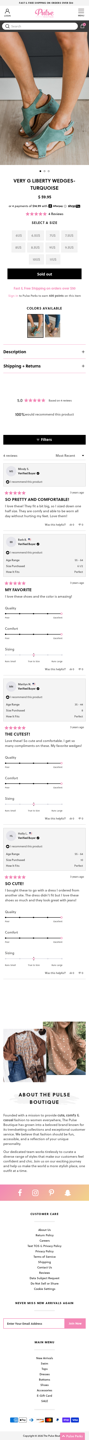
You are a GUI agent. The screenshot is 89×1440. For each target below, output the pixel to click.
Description (14, 352)
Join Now (75, 1323)
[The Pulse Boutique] (44, 13)
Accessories (44, 1390)
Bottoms (44, 1379)
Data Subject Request (44, 1278)
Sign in (13, 295)
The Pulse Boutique (54, 1436)
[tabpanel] (44, 98)
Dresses (45, 1374)
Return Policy (45, 1235)
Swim (44, 1363)
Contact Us (44, 1267)
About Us (44, 1230)
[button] (44, 214)
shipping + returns (22, 366)
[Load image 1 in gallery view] (44, 98)
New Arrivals (44, 1358)
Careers (45, 1240)
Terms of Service (45, 1256)
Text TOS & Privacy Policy (44, 1246)
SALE (44, 1401)
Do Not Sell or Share (45, 1283)
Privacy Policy (44, 1251)
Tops (45, 1369)
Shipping (44, 1262)
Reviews (44, 1272)
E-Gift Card (44, 1395)
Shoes (44, 1385)
